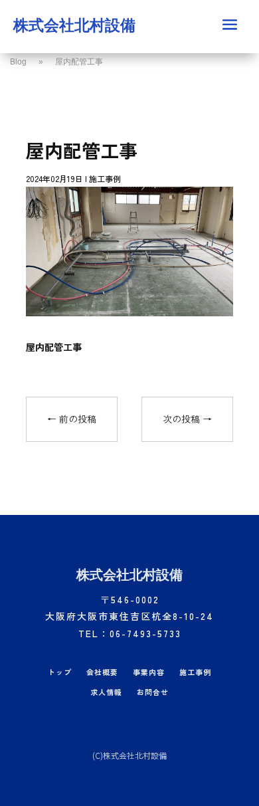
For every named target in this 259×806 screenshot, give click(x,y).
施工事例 (105, 178)
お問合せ (153, 692)
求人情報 (106, 692)
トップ (60, 672)
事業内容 (149, 672)
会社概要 (102, 672)
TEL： (129, 633)
